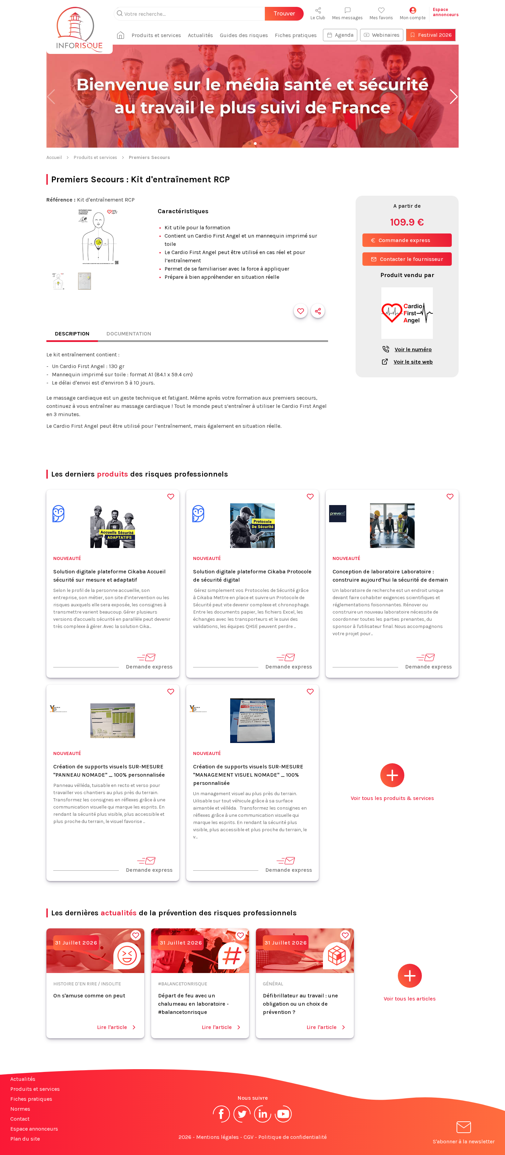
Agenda (344, 35)
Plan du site (25, 1138)
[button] (454, 96)
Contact (20, 1119)
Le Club (318, 17)
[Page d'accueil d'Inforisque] (79, 26)
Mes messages (347, 17)
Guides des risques (244, 35)
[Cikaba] (58, 515)
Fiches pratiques (296, 35)
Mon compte (413, 17)
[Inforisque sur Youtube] (283, 1122)
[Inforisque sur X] (242, 1122)
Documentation (128, 333)
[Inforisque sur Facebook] (221, 1122)
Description (72, 333)
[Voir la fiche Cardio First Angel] (407, 342)
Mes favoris (381, 17)
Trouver (284, 13)
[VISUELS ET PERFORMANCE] (58, 710)
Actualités (200, 35)
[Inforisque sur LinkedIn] (262, 1122)
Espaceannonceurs (446, 12)
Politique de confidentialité (292, 1137)
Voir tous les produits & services (392, 798)
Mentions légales (217, 1137)
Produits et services (156, 35)
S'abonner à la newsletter (464, 1141)
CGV (249, 1137)
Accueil (54, 157)
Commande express (404, 240)
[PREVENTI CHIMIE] (337, 515)
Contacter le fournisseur (411, 259)
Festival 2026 (435, 35)
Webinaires (386, 35)
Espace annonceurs (34, 1128)
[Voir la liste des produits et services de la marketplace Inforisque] (252, 97)
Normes (20, 1109)
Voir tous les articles (410, 998)
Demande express (149, 666)
